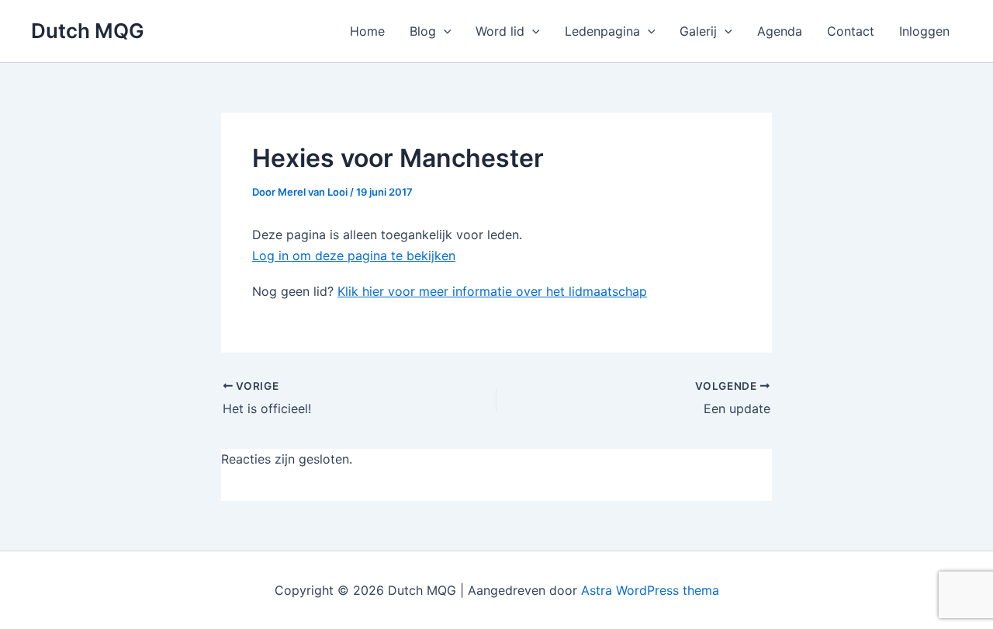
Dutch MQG (87, 31)
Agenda (779, 31)
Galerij (698, 31)
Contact (850, 31)
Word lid (500, 31)
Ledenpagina (602, 31)
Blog (423, 31)
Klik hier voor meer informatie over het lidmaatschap (492, 291)
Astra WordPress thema (650, 590)
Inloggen (924, 31)
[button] (444, 31)
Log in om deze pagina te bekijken (353, 255)
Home (367, 31)
